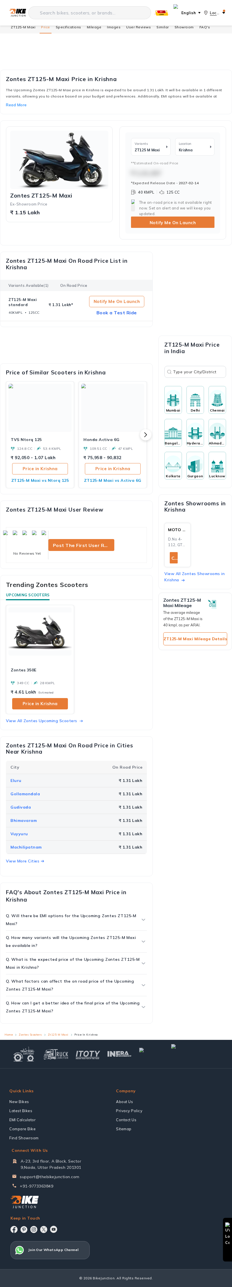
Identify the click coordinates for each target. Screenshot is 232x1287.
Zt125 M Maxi (58, 1034)
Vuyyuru (19, 833)
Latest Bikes (20, 1110)
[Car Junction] (151, 1054)
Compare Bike (22, 1129)
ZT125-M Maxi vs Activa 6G (112, 480)
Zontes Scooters (30, 1034)
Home (9, 1034)
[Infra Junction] (119, 1054)
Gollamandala (25, 793)
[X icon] (43, 1229)
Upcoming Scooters (28, 595)
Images (114, 27)
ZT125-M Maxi (23, 27)
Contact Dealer (174, 558)
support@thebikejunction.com (50, 1176)
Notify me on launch (117, 301)
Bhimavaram (23, 820)
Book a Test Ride (116, 312)
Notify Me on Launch (173, 222)
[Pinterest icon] (23, 1229)
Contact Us (126, 1120)
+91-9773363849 (36, 1186)
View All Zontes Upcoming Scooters (41, 720)
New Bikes (19, 1101)
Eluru (16, 780)
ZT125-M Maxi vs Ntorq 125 (40, 480)
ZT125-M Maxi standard (22, 302)
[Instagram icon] (33, 1229)
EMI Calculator (22, 1120)
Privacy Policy (129, 1110)
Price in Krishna (40, 468)
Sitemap (124, 1129)
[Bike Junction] (17, 13)
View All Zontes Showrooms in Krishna (194, 576)
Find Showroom (24, 1138)
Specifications (68, 27)
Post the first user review (83, 545)
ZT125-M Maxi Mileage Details (195, 638)
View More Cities (22, 861)
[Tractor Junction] (24, 1054)
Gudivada (20, 807)
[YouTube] (53, 1229)
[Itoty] (88, 1054)
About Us (124, 1101)
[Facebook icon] (14, 1229)
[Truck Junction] (56, 1054)
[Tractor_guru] (195, 1054)
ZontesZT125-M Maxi (41, 195)
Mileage (94, 27)
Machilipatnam (26, 847)
